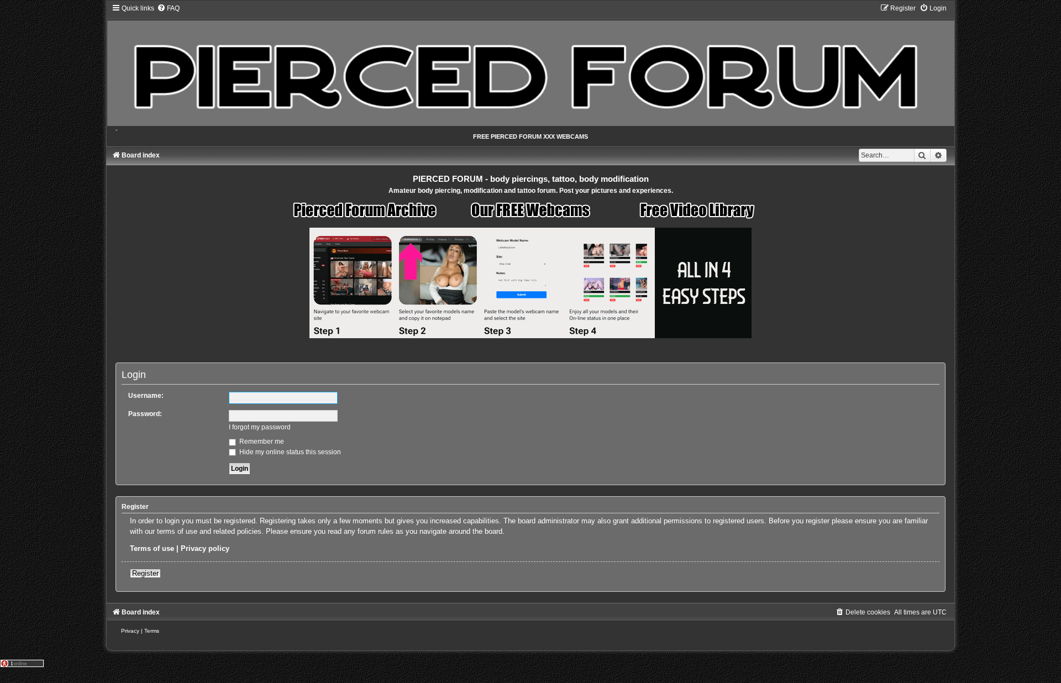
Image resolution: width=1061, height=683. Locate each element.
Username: (146, 396)
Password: (145, 414)
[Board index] (530, 65)
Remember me (261, 441)
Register (145, 573)
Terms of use (152, 548)
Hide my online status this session (289, 452)
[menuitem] (168, 8)
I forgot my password (260, 427)
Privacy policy (205, 548)
